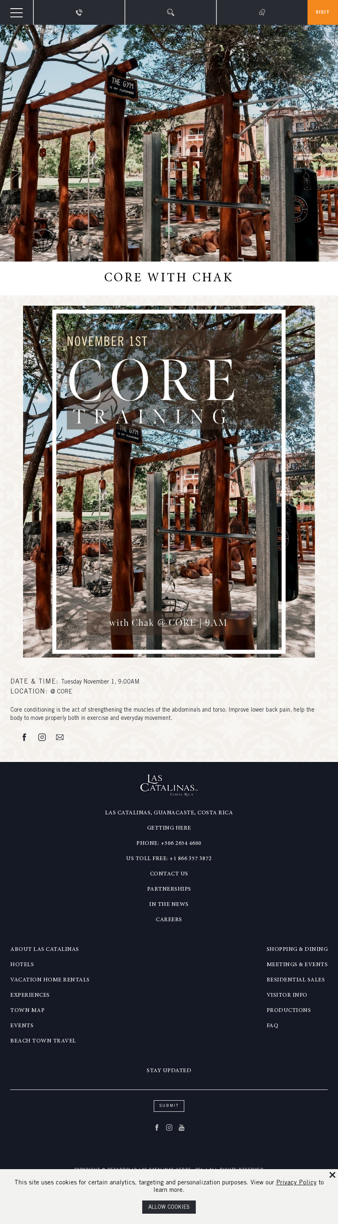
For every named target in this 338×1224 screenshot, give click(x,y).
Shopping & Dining (297, 950)
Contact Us (169, 874)
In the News (169, 905)
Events (21, 1026)
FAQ (273, 1026)
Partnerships (169, 889)
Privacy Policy (296, 1183)
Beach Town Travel (43, 1041)
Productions (289, 1011)
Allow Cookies (169, 1207)
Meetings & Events (297, 965)
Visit (323, 12)
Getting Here (169, 828)
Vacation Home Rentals (50, 980)
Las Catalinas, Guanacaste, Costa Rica (169, 813)
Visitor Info (287, 995)
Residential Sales (296, 980)
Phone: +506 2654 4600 (169, 844)
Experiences (30, 995)
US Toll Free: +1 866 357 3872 (169, 859)
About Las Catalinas (44, 950)
